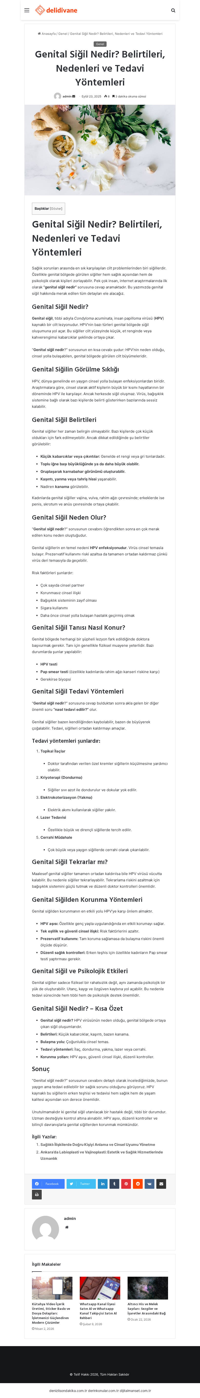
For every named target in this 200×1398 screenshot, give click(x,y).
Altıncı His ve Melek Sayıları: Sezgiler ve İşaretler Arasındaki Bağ (147, 1309)
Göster (56, 208)
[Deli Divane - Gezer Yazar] (56, 10)
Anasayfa (48, 34)
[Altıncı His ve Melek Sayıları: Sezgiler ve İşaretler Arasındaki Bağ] (148, 1288)
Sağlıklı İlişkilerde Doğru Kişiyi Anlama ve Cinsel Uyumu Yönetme (97, 1144)
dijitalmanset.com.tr (135, 1390)
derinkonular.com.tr (103, 1390)
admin (67, 96)
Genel (62, 34)
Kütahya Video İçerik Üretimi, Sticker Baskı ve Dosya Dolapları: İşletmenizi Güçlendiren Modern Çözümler (51, 1314)
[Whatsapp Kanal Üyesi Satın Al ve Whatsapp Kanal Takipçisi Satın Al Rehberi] (100, 1288)
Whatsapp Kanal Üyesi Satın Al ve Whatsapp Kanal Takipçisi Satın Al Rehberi (98, 1311)
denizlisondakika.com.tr (68, 1390)
